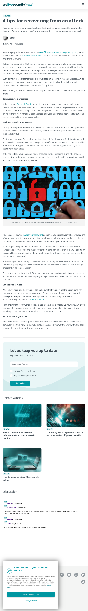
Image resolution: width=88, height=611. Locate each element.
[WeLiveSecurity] (18, 4)
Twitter (29, 104)
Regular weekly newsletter (25, 376)
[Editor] (6, 38)
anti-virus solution (36, 300)
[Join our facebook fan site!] (62, 575)
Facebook (21, 104)
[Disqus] (44, 528)
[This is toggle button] (83, 4)
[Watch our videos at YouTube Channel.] (69, 575)
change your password (33, 235)
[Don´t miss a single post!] (83, 582)
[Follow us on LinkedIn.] (83, 575)
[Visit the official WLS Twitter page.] (76, 575)
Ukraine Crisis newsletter (24, 371)
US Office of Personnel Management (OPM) (58, 53)
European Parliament (31, 56)
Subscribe (20, 383)
